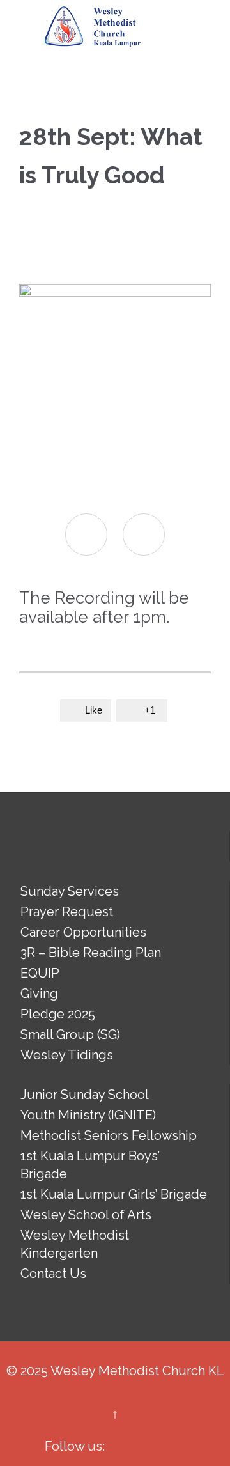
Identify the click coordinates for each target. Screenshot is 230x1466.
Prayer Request (66, 911)
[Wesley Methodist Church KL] (93, 27)
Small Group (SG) (70, 1034)
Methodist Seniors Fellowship (108, 1135)
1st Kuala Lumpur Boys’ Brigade (90, 1164)
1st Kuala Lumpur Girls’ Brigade (113, 1194)
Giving (39, 993)
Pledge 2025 (57, 1014)
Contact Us (53, 1273)
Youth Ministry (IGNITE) (88, 1115)
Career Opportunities (83, 932)
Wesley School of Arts (85, 1214)
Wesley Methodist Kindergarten (74, 1244)
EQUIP (39, 973)
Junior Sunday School (84, 1094)
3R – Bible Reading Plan (90, 952)
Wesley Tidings (66, 1055)
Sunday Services (69, 891)
